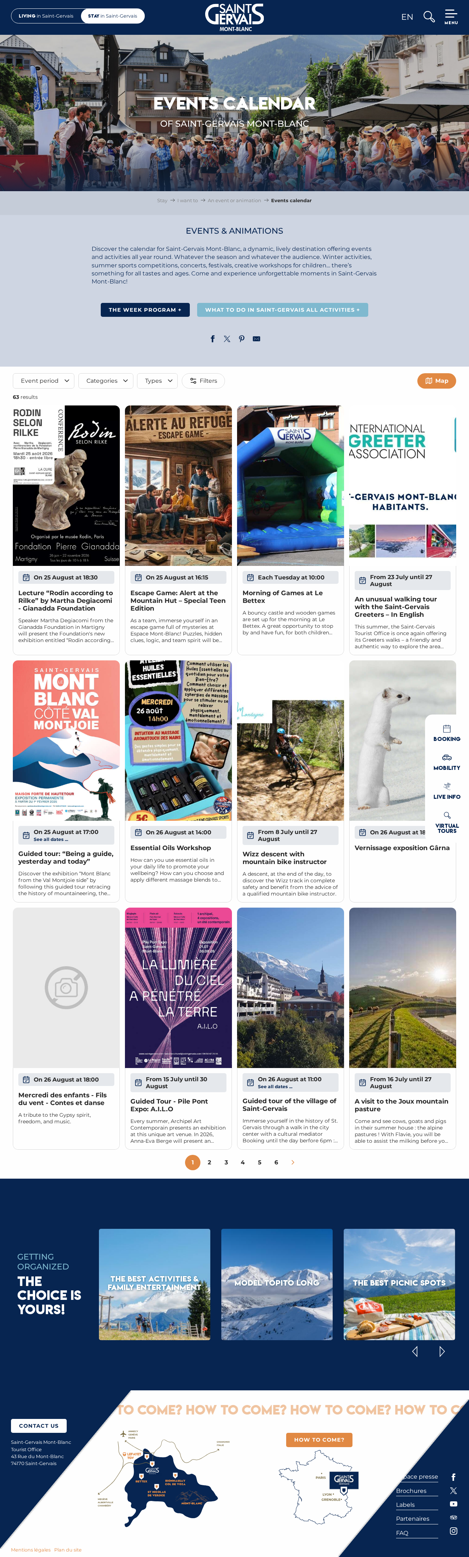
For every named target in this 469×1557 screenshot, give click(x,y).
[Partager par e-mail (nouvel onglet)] (256, 340)
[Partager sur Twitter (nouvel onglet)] (227, 340)
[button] (429, 17)
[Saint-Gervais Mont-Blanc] (234, 17)
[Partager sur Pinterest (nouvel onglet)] (241, 340)
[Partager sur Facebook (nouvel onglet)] (212, 340)
